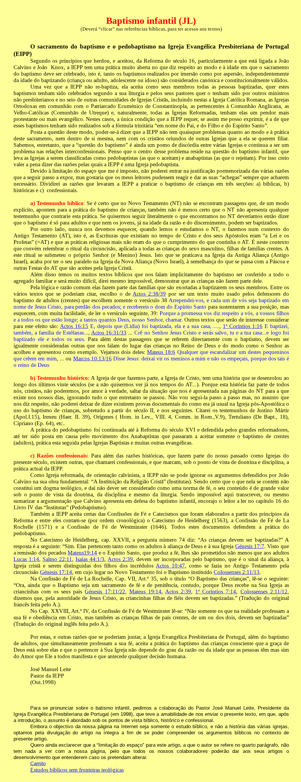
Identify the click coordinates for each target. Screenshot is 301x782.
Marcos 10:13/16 (92, 358)
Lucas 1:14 (26, 559)
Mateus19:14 (82, 553)
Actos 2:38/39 (149, 294)
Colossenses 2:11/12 (263, 591)
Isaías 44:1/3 (90, 559)
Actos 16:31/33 (108, 333)
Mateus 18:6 (161, 352)
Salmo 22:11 (57, 559)
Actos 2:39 (120, 559)
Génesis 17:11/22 (105, 591)
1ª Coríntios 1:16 (242, 326)
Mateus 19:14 (145, 591)
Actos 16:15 (74, 326)
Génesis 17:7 (249, 546)
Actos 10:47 (170, 566)
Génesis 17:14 (56, 572)
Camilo (38, 763)
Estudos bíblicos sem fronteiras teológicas (77, 770)
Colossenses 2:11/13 (237, 572)
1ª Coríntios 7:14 (215, 591)
